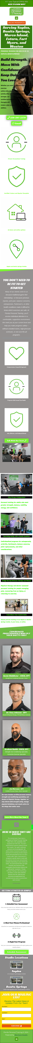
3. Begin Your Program (16, 942)
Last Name (4, 1012)
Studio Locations (16, 957)
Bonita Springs (16, 987)
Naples (16, 971)
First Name (4, 1006)
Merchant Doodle (21, 1035)
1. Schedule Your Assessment (16, 904)
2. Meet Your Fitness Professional (16, 923)
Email (3, 1019)
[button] (16, 18)
